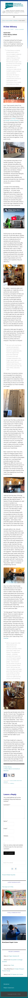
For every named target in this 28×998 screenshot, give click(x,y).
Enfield (13, 118)
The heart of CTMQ (7, 887)
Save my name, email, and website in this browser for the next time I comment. (13, 846)
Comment (7, 804)
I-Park (12, 965)
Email (5, 828)
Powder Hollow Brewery (12, 120)
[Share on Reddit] (13, 775)
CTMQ (14, 6)
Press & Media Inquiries (8, 874)
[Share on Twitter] (9, 775)
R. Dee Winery (8, 767)
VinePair (6, 638)
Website (6, 836)
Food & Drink (9, 20)
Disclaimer (6, 984)
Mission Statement (9, 987)
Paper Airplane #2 (14, 956)
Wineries (15, 20)
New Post (19, 780)
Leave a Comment (19, 29)
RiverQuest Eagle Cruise (10, 942)
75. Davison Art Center (16, 974)
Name (6, 821)
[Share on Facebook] (5, 775)
